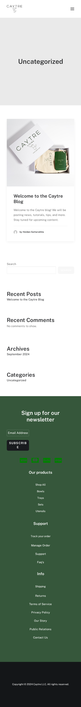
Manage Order (40, 545)
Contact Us (40, 637)
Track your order (40, 536)
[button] (72, 9)
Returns (40, 595)
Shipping (40, 586)
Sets (40, 504)
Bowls (40, 491)
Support (40, 553)
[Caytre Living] (14, 9)
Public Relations (40, 629)
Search (11, 264)
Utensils (40, 511)
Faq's (40, 562)
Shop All (40, 484)
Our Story (40, 620)
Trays (40, 497)
